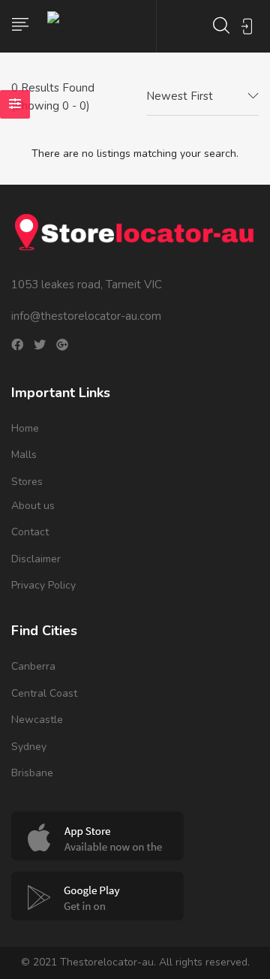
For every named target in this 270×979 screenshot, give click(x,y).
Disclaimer (36, 559)
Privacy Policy (43, 585)
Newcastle (37, 719)
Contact (30, 532)
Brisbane (32, 773)
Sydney (28, 747)
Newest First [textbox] (179, 96)
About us (33, 506)
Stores (27, 481)
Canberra (33, 666)
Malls (24, 454)
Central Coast (44, 693)
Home (25, 428)
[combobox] (202, 97)
